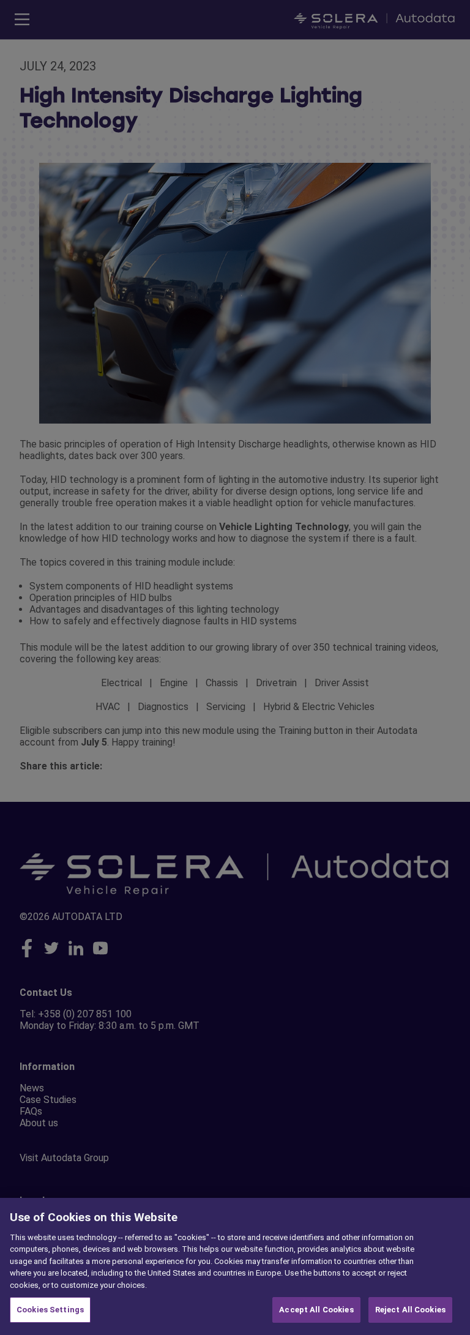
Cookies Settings (50, 1309)
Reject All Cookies (410, 1309)
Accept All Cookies (316, 1309)
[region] (235, 1266)
